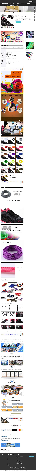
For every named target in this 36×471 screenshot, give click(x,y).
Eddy (18, 460)
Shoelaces (9, 456)
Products (13, 467)
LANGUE (17, 5)
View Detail (26, 41)
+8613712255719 (31, 1)
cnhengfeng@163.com (31, 0)
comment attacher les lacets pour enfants (20, 20)
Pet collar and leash (9, 459)
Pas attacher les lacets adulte (19, 19)
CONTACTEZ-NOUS (12, 5)
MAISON (10, 3)
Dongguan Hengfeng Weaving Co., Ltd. (4, 450)
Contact (21, 467)
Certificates (3, 456)
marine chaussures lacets (25, 19)
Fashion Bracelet (9, 464)
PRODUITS (14, 3)
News (15, 467)
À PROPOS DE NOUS (5, 5)
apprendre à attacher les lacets (31, 19)
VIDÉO (24, 3)
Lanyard (8, 461)
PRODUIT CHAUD (19, 3)
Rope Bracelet (9, 465)
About (18, 467)
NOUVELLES (28, 3)
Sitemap (24, 467)
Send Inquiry (31, 456)
